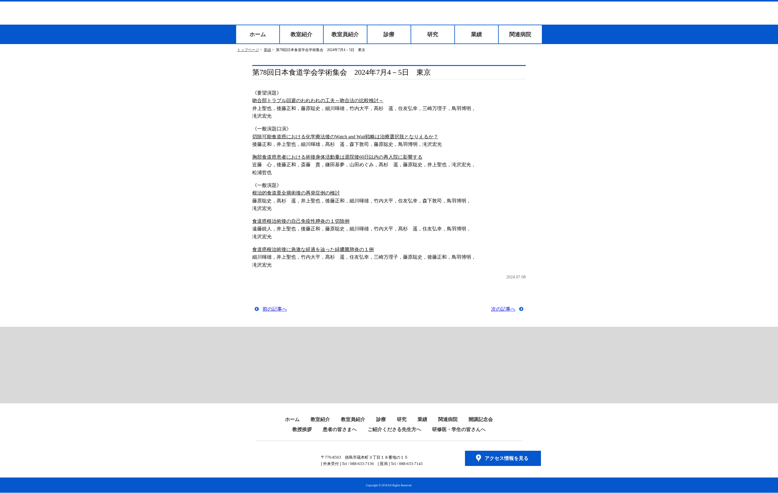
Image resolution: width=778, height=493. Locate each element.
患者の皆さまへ (340, 429)
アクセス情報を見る (506, 458)
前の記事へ (275, 309)
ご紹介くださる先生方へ (394, 429)
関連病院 (520, 34)
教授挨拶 (302, 429)
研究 (432, 34)
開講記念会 (481, 419)
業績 (476, 34)
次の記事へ (503, 309)
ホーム (258, 34)
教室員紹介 (345, 34)
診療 (389, 34)
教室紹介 (301, 34)
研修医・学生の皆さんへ (459, 429)
